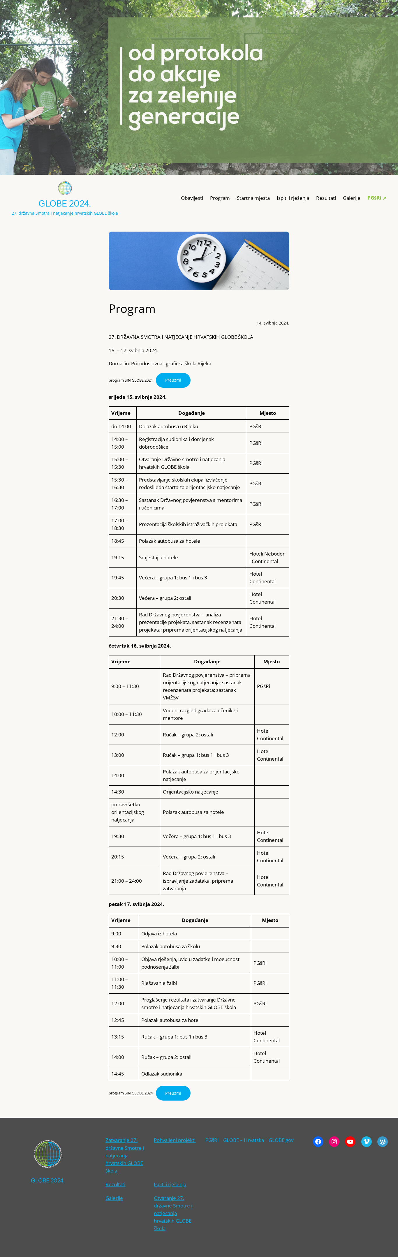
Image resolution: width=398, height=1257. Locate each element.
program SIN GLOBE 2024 (131, 380)
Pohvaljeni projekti (175, 1140)
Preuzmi (173, 380)
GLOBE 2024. (64, 203)
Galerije (114, 1198)
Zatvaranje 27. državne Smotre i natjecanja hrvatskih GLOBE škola (124, 1155)
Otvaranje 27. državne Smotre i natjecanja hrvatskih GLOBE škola (173, 1213)
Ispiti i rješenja (170, 1184)
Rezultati (115, 1184)
